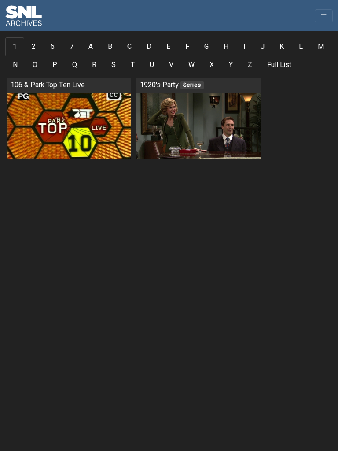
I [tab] (244, 46)
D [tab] (149, 46)
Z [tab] (250, 64)
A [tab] (90, 46)
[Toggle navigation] (324, 15)
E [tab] (168, 46)
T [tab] (133, 64)
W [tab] (191, 64)
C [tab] (129, 46)
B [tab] (110, 46)
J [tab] (263, 46)
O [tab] (35, 64)
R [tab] (94, 64)
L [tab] (301, 46)
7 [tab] (71, 46)
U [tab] (152, 64)
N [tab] (15, 64)
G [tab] (206, 46)
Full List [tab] (279, 64)
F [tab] (187, 46)
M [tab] (321, 46)
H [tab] (226, 46)
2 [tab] (34, 46)
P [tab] (54, 64)
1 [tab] (15, 46)
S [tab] (113, 64)
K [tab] (281, 46)
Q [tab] (74, 64)
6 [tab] (53, 46)
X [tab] (211, 64)
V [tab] (171, 64)
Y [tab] (231, 64)
